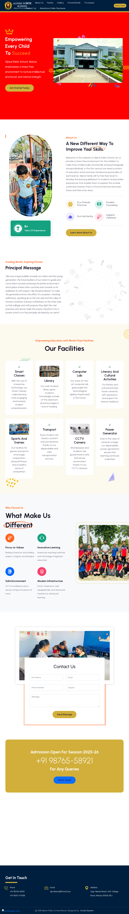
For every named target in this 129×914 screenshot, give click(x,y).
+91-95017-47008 (17, 895)
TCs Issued (89, 3)
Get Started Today (19, 88)
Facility (50, 3)
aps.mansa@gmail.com (60, 891)
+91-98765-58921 (17, 891)
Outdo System (87, 910)
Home (28, 3)
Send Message (64, 714)
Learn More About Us (81, 232)
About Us (39, 3)
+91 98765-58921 (64, 760)
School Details (74, 3)
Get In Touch (64, 780)
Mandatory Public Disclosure (52, 8)
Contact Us (31, 8)
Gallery (60, 3)
